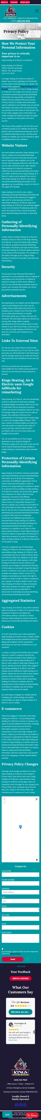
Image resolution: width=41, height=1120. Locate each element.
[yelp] (20, 1105)
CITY (3, 897)
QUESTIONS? (7, 933)
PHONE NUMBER (8, 880)
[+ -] (20, 829)
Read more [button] (13, 1040)
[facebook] (16, 1105)
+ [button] (4, 799)
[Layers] (36, 799)
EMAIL (4, 924)
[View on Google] (11, 1024)
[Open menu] (36, 10)
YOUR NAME (6, 871)
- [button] (4, 802)
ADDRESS (5, 889)
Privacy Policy (15, 954)
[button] (6, 1032)
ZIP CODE (5, 915)
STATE (4, 906)
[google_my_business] (24, 1105)
